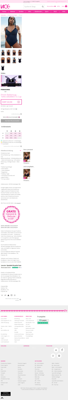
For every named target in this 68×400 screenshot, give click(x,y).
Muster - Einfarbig (39, 373)
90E (19, 133)
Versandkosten (44, 388)
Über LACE (28, 318)
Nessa (19, 367)
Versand (18, 203)
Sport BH (37, 379)
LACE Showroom (30, 320)
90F (19, 135)
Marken (12, 11)
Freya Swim (3, 367)
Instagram (53, 355)
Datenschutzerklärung (19, 338)
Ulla (2, 380)
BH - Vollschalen (39, 371)
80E (11, 133)
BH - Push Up (55, 384)
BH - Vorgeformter (56, 369)
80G (11, 138)
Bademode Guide (30, 328)
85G (15, 138)
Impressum (17, 340)
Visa (10, 348)
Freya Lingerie (4, 365)
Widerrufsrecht (18, 322)
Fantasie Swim (4, 382)
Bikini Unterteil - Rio (56, 375)
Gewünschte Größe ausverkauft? (12, 146)
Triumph (3, 373)
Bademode (38, 11)
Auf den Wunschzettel (12, 121)
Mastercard (13, 348)
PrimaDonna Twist (5, 379)
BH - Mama (37, 382)
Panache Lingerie (22, 363)
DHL (33, 348)
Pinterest (59, 355)
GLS (35, 348)
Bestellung (17, 318)
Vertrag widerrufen (19, 326)
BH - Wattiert (38, 367)
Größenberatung (15, 114)
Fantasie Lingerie (22, 381)
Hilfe (58, 6)
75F (7, 135)
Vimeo (50, 350)
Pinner (20, 15)
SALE (55, 11)
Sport (46, 11)
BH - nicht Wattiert (39, 363)
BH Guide (28, 326)
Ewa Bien (20, 369)
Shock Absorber (22, 375)
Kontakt (16, 332)
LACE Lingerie (21, 382)
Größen (21, 11)
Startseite (3, 15)
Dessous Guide (29, 330)
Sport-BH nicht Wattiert (57, 381)
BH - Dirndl (54, 382)
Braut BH (54, 379)
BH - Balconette (38, 365)
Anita (2, 384)
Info (16, 109)
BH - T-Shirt (37, 380)
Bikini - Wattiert (55, 363)
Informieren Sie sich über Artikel (12, 299)
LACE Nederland (5, 342)
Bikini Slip (37, 377)
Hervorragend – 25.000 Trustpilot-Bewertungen (31, 2)
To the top (2, 398)
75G (7, 138)
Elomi (2, 375)
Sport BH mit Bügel (56, 373)
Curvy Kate (20, 371)
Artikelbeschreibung (7, 150)
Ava (2, 369)
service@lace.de (5, 330)
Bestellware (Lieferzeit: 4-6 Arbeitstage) (11, 142)
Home (4, 11)
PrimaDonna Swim (12, 15)
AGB (15, 342)
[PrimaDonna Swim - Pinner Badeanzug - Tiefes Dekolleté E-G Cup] (11, 32)
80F (11, 135)
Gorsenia (3, 377)
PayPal (7, 348)
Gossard (20, 379)
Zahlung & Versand (19, 320)
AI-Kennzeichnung (18, 334)
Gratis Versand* (51, 1)
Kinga (19, 377)
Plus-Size (37, 369)
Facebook (62, 350)
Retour (16, 328)
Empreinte (3, 371)
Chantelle (20, 373)
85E (15, 133)
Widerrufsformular (19, 324)
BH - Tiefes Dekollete (57, 371)
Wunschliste (50, 6)
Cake (19, 384)
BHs (29, 11)
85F (15, 135)
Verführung (37, 384)
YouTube (56, 350)
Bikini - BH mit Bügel (39, 375)
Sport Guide (29, 332)
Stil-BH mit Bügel (56, 377)
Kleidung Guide (29, 334)
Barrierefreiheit (18, 336)
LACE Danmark (4, 340)
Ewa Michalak (21, 365)
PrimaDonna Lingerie (6, 363)
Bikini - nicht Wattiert (57, 367)
